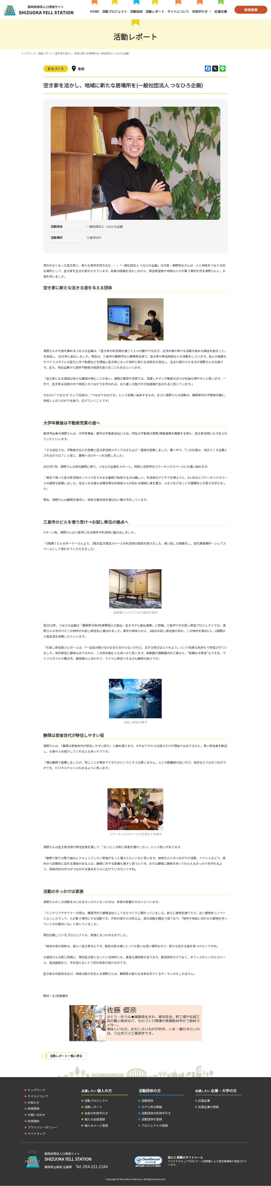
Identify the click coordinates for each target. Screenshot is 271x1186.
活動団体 (136, 11)
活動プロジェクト (114, 11)
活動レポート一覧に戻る (66, 1056)
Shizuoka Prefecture (131, 1179)
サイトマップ (36, 1133)
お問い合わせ (36, 1114)
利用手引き (200, 11)
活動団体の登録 (151, 1119)
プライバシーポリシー (42, 1127)
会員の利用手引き (96, 1113)
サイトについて (178, 11)
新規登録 (251, 9)
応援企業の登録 (208, 1107)
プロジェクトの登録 (154, 1125)
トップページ (28, 53)
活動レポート (155, 11)
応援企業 (221, 11)
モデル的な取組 (151, 1107)
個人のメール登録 (96, 1125)
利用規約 (33, 1121)
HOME (94, 11)
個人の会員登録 (94, 1119)
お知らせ (33, 1102)
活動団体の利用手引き (156, 1113)
